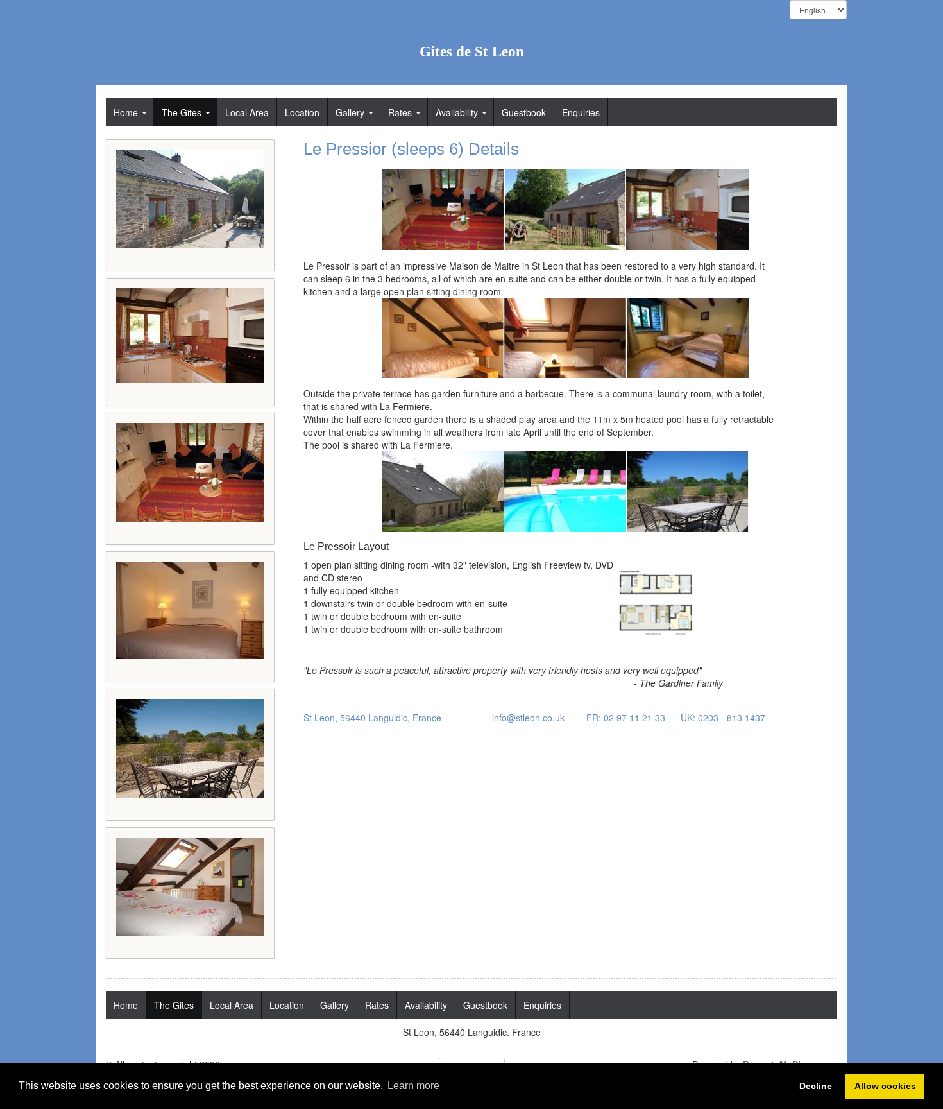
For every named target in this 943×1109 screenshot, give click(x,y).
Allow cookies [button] (885, 1086)
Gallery (350, 112)
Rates (400, 112)
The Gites (181, 112)
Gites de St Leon (472, 52)
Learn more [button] (413, 1085)
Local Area (247, 112)
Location (302, 112)
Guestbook (524, 112)
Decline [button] (815, 1086)
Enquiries (581, 112)
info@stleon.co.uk (528, 717)
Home (126, 112)
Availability (457, 112)
